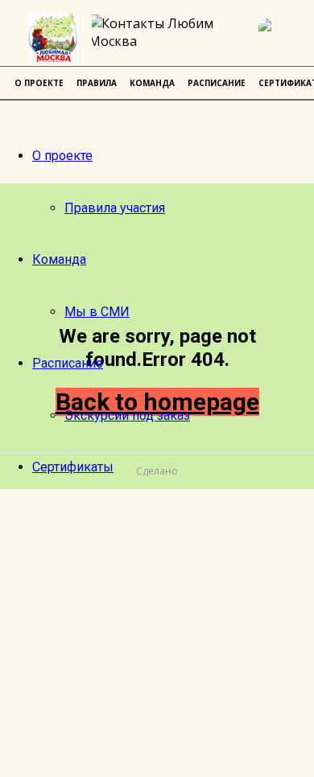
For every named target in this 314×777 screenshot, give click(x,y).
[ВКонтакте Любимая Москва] (278, 38)
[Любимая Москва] (53, 38)
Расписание (67, 363)
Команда (59, 259)
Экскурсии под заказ (127, 415)
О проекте (62, 155)
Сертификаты (73, 467)
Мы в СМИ (97, 311)
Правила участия (114, 208)
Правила (96, 82)
